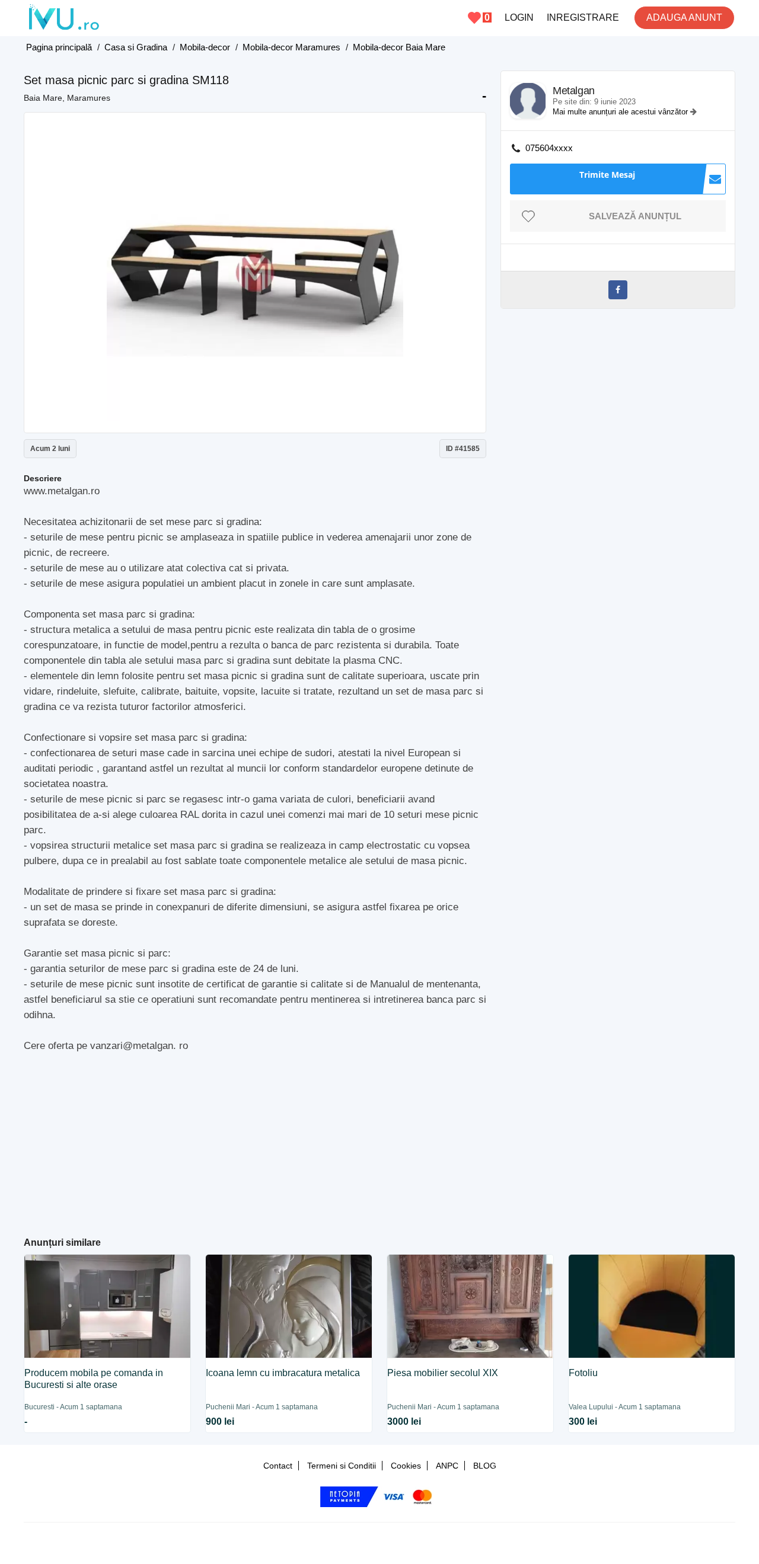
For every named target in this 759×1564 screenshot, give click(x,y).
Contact (277, 1465)
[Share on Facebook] (617, 289)
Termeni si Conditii (341, 1465)
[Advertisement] (255, 1140)
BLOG (484, 1465)
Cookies (406, 1465)
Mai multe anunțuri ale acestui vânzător (621, 111)
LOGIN (519, 17)
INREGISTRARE (583, 17)
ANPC (447, 1465)
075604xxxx (549, 148)
